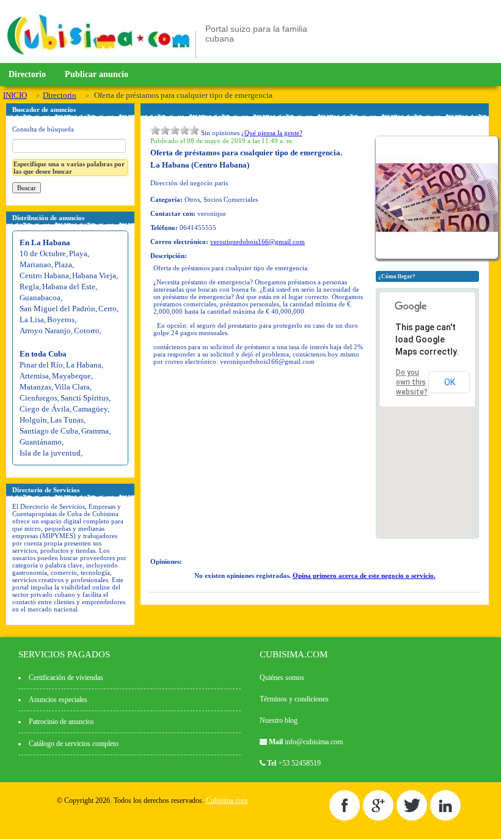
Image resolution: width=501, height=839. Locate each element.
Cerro (107, 308)
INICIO (15, 95)
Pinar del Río (41, 364)
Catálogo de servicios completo (74, 743)
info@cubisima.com (314, 741)
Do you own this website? (412, 382)
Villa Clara (72, 386)
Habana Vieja (94, 275)
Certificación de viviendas (66, 677)
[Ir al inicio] (98, 56)
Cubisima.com (226, 800)
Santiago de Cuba (49, 430)
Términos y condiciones (294, 699)
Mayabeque (71, 375)
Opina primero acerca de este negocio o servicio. (364, 575)
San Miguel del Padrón (57, 308)
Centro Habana (44, 275)
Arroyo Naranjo (45, 330)
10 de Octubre (43, 253)
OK (449, 382)
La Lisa (32, 319)
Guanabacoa (40, 297)
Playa (78, 253)
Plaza (63, 264)
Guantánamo (41, 441)
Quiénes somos (282, 677)
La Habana (83, 364)
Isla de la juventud (50, 452)
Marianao (35, 264)
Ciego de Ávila (45, 408)
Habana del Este (68, 286)
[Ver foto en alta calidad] (438, 256)
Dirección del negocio (181, 183)
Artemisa (34, 375)
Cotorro (87, 330)
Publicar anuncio (96, 74)
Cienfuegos (38, 397)
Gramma (95, 430)
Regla (29, 286)
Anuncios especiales (58, 699)
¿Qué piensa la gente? (271, 132)
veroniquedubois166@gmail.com (257, 241)
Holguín (33, 419)
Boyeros (61, 319)
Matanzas (35, 386)
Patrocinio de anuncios (61, 721)
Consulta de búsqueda (43, 129)
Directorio (27, 74)
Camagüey (90, 408)
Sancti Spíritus (84, 397)
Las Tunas (67, 419)
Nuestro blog (279, 720)
